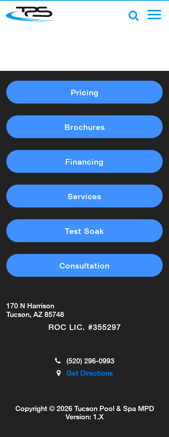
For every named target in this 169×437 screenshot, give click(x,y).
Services (84, 196)
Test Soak (84, 230)
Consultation (84, 265)
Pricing (85, 92)
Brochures (84, 126)
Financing (84, 161)
